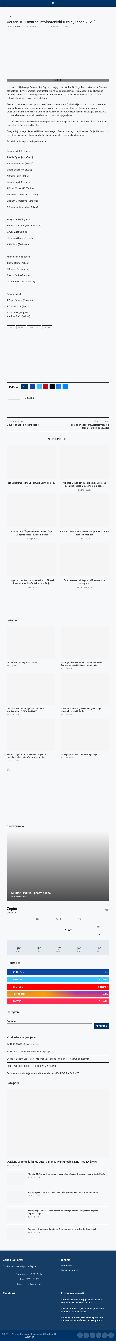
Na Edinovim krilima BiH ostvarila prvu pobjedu (31, 483)
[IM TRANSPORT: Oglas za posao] (31, 642)
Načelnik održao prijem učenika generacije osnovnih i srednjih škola (81, 709)
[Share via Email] (65, 386)
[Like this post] (26, 386)
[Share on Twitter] (39, 386)
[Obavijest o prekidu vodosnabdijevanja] (85, 735)
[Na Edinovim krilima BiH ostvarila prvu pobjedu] (31, 462)
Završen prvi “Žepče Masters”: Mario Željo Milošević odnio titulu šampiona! (63, 1192)
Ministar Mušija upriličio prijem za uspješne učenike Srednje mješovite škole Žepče (66, 1174)
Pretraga (11, 1021)
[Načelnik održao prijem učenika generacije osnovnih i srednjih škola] (85, 689)
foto (11, 327)
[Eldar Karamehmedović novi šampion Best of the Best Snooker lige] (84, 510)
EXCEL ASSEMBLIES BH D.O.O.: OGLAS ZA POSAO (31, 1066)
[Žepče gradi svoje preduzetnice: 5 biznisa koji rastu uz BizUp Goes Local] (16, 1234)
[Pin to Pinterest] (45, 386)
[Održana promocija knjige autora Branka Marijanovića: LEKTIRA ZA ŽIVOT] (58, 1123)
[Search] (111, 3)
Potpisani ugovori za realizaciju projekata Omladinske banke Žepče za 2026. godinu (26, 755)
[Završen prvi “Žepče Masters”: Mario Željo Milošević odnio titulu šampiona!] (31, 510)
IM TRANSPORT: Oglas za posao (23, 1044)
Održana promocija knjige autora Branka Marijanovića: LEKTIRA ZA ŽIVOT (43, 1073)
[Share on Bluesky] (58, 386)
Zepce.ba (29, 1336)
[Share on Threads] (52, 386)
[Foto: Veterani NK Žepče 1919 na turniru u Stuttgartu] (84, 559)
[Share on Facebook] (32, 386)
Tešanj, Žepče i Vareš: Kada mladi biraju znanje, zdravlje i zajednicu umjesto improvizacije (63, 1212)
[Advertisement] (58, 53)
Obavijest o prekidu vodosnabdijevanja (79, 754)
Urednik (16, 26)
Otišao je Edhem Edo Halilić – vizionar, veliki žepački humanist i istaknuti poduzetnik (48, 1058)
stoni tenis (34, 327)
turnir (47, 327)
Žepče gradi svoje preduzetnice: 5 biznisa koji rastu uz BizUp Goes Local (62, 1229)
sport (21, 327)
